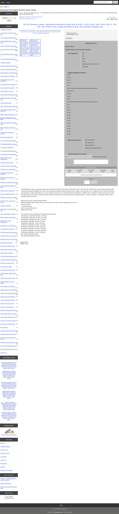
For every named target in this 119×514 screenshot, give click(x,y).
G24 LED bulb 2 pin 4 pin (9, 91)
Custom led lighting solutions (9, 300)
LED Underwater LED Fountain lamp (9, 274)
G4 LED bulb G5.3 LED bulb (9, 76)
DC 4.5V (69, 93)
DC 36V (68, 128)
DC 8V (68, 107)
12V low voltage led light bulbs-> (9, 38)
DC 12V (68, 115)
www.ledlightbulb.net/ (58, 512)
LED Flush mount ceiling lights (9, 166)
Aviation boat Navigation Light (9, 317)
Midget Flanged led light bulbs (9, 114)
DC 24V (68, 120)
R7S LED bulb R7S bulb (9, 137)
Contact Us (3, 460)
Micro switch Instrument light (9, 324)
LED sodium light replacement (9, 256)
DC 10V (68, 109)
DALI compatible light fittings (9, 194)
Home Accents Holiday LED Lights (9, 294)
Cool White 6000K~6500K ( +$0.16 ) (90, 64)
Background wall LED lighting (9, 296)
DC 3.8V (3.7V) (70, 91)
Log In (8, 2)
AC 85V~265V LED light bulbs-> (9, 46)
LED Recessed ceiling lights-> (9, 170)
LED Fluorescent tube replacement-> (9, 158)
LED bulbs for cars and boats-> (9, 226)
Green (83, 58)
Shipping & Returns (5, 446)
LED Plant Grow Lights (9, 266)
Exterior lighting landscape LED (9, 250)
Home (2, 2)
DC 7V (68, 104)
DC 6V (68, 99)
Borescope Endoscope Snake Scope (9, 338)
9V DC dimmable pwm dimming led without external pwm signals (82, 101)
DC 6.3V (69, 96)
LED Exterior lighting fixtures (9, 246)
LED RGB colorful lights (9, 242)
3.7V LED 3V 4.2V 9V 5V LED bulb (9, 33)
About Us (2, 443)
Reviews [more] (9, 425)
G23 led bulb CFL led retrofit (9, 88)
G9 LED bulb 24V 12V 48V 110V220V (9, 80)
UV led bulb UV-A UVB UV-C (9, 229)
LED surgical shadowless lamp (9, 346)
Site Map (2, 467)
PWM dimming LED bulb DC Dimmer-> (9, 178)
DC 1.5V (69, 77)
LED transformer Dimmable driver (9, 233)
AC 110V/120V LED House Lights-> (9, 50)
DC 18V (68, 118)
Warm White (85, 66)
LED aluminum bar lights (9, 253)
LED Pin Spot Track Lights (9, 263)
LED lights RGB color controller (9, 236)
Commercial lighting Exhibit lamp (9, 260)
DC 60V (68, 134)
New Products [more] (9, 357)
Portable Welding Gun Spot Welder (9, 282)
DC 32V (68, 74)
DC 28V (68, 123)
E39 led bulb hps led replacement (9, 73)
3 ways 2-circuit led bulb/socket (9, 70)
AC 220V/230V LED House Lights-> (9, 55)
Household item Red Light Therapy (9, 331)
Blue (83, 56)
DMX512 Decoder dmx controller (9, 198)
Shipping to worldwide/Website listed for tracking (8, 479)
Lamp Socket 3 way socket (9, 303)
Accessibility (3, 456)
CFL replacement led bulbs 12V (9, 151)
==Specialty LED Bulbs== (7, 147)
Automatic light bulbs (9, 205)
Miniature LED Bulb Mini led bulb (31, 12)
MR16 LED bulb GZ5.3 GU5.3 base (9, 128)
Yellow (83, 61)
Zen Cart (70, 512)
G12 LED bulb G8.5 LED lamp (9, 84)
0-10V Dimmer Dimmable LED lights (9, 186)
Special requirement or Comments (77, 154)
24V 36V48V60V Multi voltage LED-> (9, 42)
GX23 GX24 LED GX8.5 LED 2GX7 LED (9, 110)
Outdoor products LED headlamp (9, 290)
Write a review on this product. (9, 434)
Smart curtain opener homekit (9, 214)
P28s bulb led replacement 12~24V (9, 133)
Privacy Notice (4, 450)
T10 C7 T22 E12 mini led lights (9, 141)
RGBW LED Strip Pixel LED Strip (9, 240)
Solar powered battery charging (9, 314)
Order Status (3, 463)
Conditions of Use (4, 453)
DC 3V (68, 85)
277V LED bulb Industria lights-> (9, 60)
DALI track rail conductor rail (9, 190)
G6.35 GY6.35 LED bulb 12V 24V (9, 95)
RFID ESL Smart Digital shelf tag (9, 311)
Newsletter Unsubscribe (6, 470)
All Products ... (4, 352)
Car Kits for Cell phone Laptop (9, 320)
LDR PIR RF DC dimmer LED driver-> (9, 201)
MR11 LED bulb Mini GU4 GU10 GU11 (9, 123)
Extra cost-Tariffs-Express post (9, 349)
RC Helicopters (9, 327)
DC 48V (68, 131)
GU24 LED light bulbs (9, 103)
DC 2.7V (69, 82)
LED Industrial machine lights (9, 270)
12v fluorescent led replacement (9, 155)
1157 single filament (89, 140)
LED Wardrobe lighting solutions (9, 144)
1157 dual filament (89, 142)
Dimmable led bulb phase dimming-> (9, 173)
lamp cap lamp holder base (9, 307)
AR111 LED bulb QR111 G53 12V (9, 66)
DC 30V (68, 126)
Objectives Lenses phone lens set (9, 343)
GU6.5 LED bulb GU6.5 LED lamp (9, 107)
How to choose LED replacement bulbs (8, 487)
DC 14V (68, 112)
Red (83, 53)
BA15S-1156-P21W (89, 145)
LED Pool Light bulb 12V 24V (9, 278)
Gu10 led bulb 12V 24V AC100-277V (9, 98)
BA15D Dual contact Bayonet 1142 (93, 148)
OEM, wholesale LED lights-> (9, 287)
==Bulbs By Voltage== (6, 29)
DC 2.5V (69, 80)
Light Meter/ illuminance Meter (9, 334)
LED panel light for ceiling (9, 162)
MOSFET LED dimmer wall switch (9, 183)
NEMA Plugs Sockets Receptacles (9, 221)
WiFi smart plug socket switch (9, 218)
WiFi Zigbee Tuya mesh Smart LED (9, 210)
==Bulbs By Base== (5, 62)
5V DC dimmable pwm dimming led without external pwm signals (82, 88)
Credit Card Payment (5, 483)
